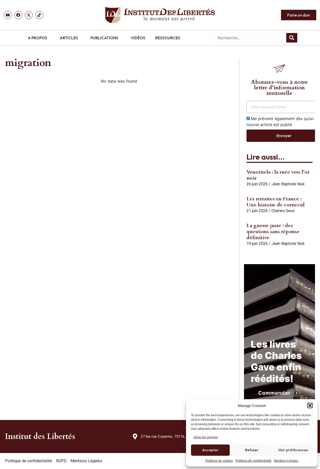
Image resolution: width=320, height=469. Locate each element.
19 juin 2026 (257, 243)
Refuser (252, 449)
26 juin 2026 (257, 184)
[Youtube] (8, 15)
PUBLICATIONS (104, 37)
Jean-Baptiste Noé (288, 184)
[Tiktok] (39, 15)
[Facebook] (18, 15)
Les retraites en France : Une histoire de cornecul (275, 201)
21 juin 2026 (257, 210)
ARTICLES (69, 37)
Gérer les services (206, 437)
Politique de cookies (219, 460)
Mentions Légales (286, 460)
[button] (310, 405)
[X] (29, 15)
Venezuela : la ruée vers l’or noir (278, 175)
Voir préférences (293, 449)
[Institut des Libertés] (160, 15)
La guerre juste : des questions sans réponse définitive (273, 231)
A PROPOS (37, 37)
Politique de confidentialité (254, 460)
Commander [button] (274, 393)
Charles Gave (283, 210)
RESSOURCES (167, 37)
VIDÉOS (138, 37)
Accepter (210, 449)
